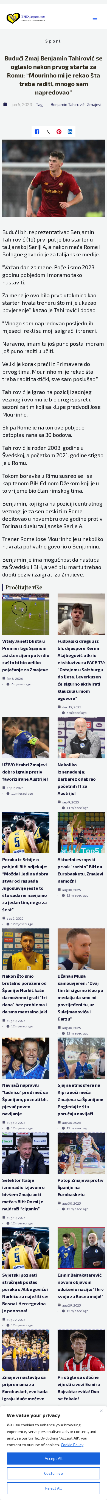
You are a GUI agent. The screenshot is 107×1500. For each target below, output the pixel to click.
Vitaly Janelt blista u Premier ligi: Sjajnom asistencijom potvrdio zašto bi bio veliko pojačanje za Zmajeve (25, 655)
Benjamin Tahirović (67, 104)
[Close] (101, 1410)
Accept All (54, 1458)
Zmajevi (94, 104)
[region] (53, 1453)
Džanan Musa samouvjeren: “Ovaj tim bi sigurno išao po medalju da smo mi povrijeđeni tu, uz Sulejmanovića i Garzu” (80, 997)
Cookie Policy (72, 1444)
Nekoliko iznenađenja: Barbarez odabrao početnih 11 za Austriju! (77, 779)
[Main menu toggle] (94, 18)
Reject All (53, 1488)
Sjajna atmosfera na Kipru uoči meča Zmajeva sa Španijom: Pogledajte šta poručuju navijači (80, 1099)
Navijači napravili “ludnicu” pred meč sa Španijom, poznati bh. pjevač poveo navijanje (25, 1099)
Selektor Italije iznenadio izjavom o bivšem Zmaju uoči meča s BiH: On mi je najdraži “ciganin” (23, 1194)
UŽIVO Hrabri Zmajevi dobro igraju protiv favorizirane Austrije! (25, 771)
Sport (53, 40)
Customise (53, 1473)
